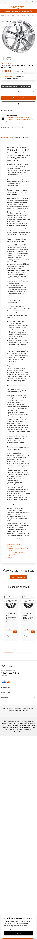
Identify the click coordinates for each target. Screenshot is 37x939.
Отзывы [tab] (26, 137)
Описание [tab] (4, 137)
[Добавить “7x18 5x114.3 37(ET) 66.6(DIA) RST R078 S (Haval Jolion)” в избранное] (18, 104)
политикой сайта (9, 927)
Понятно (18, 933)
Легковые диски (21, 15)
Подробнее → (10, 636)
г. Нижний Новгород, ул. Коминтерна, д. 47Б (19, 119)
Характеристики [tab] (16, 137)
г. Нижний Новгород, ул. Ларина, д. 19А (17, 117)
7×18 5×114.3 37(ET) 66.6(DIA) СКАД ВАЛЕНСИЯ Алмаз (28, 617)
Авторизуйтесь (9, 76)
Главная (3, 15)
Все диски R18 (11, 557)
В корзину (17, 98)
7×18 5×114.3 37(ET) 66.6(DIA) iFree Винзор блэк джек (11, 617)
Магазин (11, 15)
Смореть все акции (18, 577)
